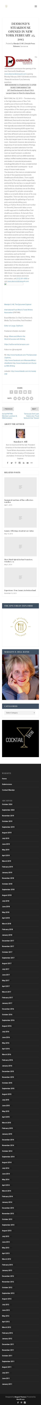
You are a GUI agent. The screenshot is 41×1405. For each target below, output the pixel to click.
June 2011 (6, 1378)
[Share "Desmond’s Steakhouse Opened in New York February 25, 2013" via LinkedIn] (20, 392)
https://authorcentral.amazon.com (16, 344)
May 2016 (5, 1043)
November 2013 (8, 1213)
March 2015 (6, 1123)
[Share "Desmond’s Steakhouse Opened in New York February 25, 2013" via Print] (29, 392)
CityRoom (19, 326)
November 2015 (8, 1077)
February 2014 (7, 1196)
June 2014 (6, 1174)
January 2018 (7, 935)
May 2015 (5, 1111)
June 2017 (6, 975)
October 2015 (7, 1083)
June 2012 (6, 1310)
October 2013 (7, 1219)
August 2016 (6, 1026)
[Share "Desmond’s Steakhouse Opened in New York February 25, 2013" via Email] (25, 392)
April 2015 (6, 1117)
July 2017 (5, 969)
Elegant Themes (20, 1397)
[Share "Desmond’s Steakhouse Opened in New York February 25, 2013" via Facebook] (11, 392)
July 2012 (5, 1305)
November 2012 (8, 1282)
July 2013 (5, 1236)
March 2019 (6, 861)
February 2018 (7, 929)
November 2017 (8, 946)
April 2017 (6, 986)
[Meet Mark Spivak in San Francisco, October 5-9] (20, 546)
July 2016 (5, 1032)
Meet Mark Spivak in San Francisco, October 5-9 (18, 560)
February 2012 (7, 1333)
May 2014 (5, 1179)
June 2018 (6, 907)
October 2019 (7, 821)
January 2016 (7, 1066)
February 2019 (7, 867)
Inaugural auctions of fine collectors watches (18, 501)
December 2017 (8, 941)
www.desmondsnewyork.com (15, 74)
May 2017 (5, 980)
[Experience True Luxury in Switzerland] (20, 577)
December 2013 (8, 1208)
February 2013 (7, 1265)
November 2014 (8, 1145)
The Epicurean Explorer (23, 304)
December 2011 (8, 1344)
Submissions (7, 784)
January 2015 (7, 1134)
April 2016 (6, 1049)
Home (4, 779)
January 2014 (7, 1202)
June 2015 (6, 1106)
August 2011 (6, 1367)
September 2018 (8, 889)
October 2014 (7, 1151)
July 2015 (5, 1100)
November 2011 (8, 1350)
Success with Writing (17, 339)
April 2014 (6, 1185)
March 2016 (6, 1054)
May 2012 (5, 1316)
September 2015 (8, 1088)
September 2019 (8, 827)
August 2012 (6, 1299)
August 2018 (6, 895)
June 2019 (6, 844)
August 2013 (6, 1231)
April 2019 (6, 855)
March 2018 (6, 924)
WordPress (20, 1399)
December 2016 (8, 1009)
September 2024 (8, 810)
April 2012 (6, 1322)
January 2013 (7, 1270)
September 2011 (8, 1361)
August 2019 (6, 833)
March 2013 (6, 1259)
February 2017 (7, 998)
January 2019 (7, 872)
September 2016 (8, 1020)
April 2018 (6, 918)
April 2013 (6, 1253)
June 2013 (6, 1242)
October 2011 (7, 1356)
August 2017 (6, 963)
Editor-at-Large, (10, 326)
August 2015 (6, 1094)
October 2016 (7, 1014)
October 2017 (7, 952)
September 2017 (8, 958)
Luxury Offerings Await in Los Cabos (19, 531)
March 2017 (6, 992)
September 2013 (8, 1225)
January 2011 (7, 1384)
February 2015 (7, 1128)
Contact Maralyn (8, 790)
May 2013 (5, 1248)
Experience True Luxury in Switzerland (20, 590)
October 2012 (7, 1287)
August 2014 (6, 1162)
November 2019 (8, 816)
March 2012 (6, 1327)
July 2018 (5, 901)
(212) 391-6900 (21, 278)
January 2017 (7, 1003)
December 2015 (8, 1071)
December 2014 (8, 1140)
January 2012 (7, 1339)
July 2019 (5, 838)
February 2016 (7, 1060)
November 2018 (8, 878)
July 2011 (5, 1373)
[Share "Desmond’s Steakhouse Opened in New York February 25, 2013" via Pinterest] (16, 392)
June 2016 (6, 1037)
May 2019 (5, 850)
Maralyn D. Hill (18, 43)
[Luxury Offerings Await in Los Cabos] (20, 518)
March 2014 (6, 1191)
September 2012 (8, 1293)
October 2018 (7, 884)
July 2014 (5, 1168)
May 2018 (5, 912)
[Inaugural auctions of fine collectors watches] (20, 487)
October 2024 (7, 804)
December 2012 (8, 1276)
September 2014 (8, 1157)
